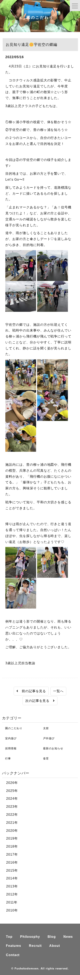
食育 (44, 758)
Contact (13, 955)
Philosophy (30, 936)
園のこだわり (12, 728)
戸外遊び (47, 738)
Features (13, 945)
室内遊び (9, 738)
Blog (52, 936)
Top (9, 936)
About (54, 945)
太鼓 (44, 728)
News (68, 936)
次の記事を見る (39, 700)
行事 (6, 758)
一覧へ (58, 691)
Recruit (35, 945)
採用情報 (9, 748)
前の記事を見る (32, 691)
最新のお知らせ (51, 748)
